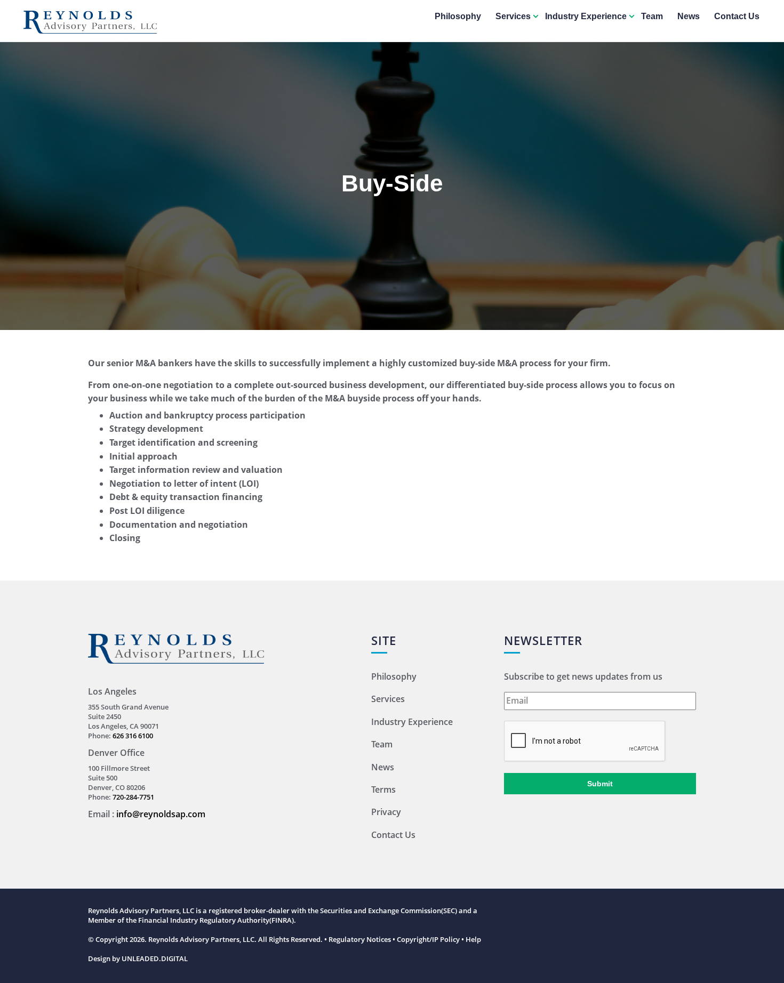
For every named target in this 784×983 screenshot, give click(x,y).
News (688, 16)
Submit (600, 783)
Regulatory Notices (360, 939)
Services (513, 16)
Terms (383, 789)
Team (652, 16)
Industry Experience (586, 16)
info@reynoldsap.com (160, 814)
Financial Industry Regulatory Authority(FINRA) (216, 920)
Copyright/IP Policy (428, 939)
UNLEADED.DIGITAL (155, 958)
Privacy (386, 812)
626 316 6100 (133, 735)
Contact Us (736, 16)
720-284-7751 (133, 797)
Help (473, 939)
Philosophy (458, 16)
